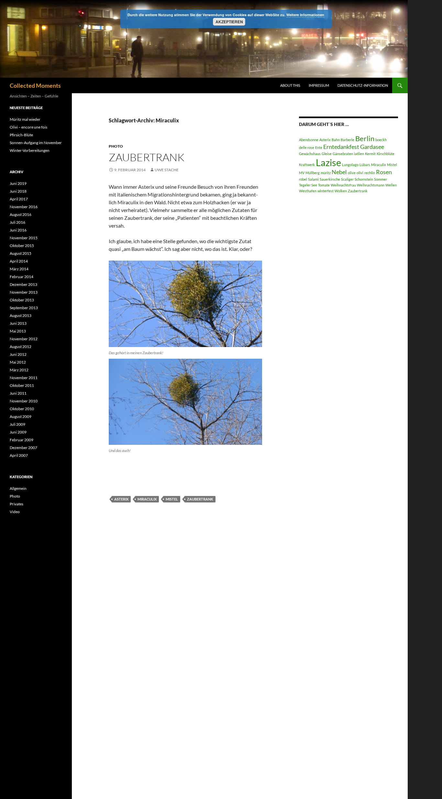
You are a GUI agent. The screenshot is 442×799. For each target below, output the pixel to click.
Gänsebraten (343, 154)
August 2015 (20, 253)
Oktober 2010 (22, 408)
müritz (326, 173)
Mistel (172, 499)
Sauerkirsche (330, 179)
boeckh (381, 140)
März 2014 (19, 268)
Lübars (364, 165)
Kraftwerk (307, 165)
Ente (318, 147)
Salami (313, 179)
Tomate (324, 185)
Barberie (347, 140)
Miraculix (147, 499)
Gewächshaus (310, 154)
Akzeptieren (229, 22)
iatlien (359, 154)
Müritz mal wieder (25, 119)
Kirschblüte (385, 154)
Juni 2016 (18, 230)
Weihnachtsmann (370, 185)
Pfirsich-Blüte (21, 134)
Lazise (328, 162)
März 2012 (19, 369)
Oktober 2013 (22, 300)
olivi (360, 173)
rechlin (369, 173)
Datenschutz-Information (362, 85)
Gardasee (372, 146)
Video (15, 511)
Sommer (380, 179)
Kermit (370, 154)
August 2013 (20, 315)
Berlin (364, 138)
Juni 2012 (18, 354)
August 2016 (20, 214)
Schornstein (364, 179)
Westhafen (307, 191)
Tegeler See (308, 185)
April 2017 (19, 199)
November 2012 (24, 338)
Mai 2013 (18, 331)
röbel (303, 179)
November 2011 (24, 377)
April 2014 (19, 261)
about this (290, 85)
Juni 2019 (18, 183)
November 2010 (24, 401)
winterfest (325, 191)
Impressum (319, 85)
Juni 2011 (18, 393)
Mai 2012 (18, 362)
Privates (16, 503)
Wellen (391, 185)
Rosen (384, 172)
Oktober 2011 (22, 385)
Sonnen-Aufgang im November (36, 142)
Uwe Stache (167, 169)
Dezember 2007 (23, 447)
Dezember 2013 (23, 284)
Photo (116, 146)
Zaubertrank (146, 157)
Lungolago (350, 165)
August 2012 (20, 346)
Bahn (336, 140)
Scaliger (347, 179)
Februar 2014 (21, 276)
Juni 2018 (18, 191)
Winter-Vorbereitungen (30, 150)
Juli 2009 (17, 424)
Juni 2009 (18, 432)
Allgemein (18, 488)
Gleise (327, 154)
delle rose (306, 147)
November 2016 (24, 206)
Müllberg (312, 173)
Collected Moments (35, 85)
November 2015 (24, 237)
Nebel (339, 172)
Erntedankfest (341, 146)
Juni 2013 (18, 323)
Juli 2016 (17, 222)
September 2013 (24, 307)
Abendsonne (308, 140)
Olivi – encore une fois (28, 127)
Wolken (341, 191)
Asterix (121, 499)
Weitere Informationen (305, 14)
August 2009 (20, 416)
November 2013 (24, 292)
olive (352, 173)
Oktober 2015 (22, 245)
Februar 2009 (21, 439)
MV (301, 173)
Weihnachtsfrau (343, 185)
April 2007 (19, 455)
